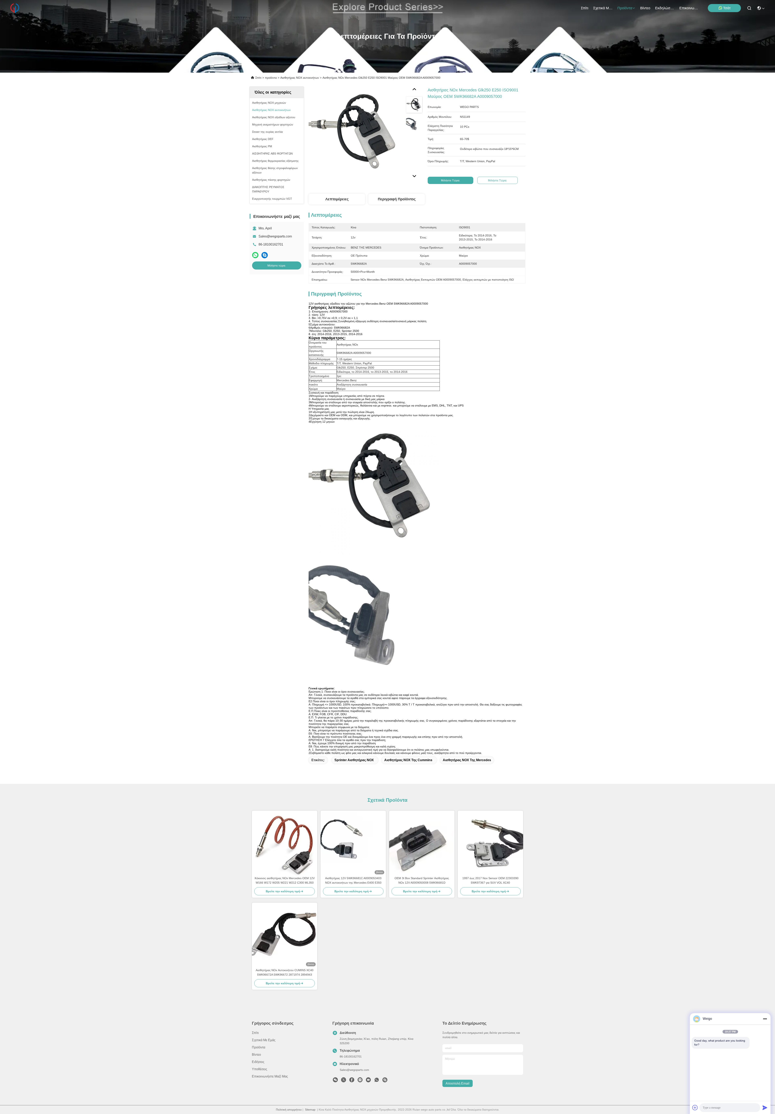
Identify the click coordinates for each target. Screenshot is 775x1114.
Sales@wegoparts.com (275, 236)
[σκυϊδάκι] (264, 255)
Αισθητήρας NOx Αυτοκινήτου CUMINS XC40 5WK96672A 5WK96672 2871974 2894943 (284, 972)
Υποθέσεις (259, 1069)
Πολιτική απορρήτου (289, 1109)
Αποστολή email (457, 1083)
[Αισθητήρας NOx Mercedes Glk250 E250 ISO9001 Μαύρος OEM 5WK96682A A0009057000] (355, 133)
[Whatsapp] (255, 255)
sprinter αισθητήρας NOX (354, 760)
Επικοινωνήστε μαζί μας (689, 8)
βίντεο (645, 8)
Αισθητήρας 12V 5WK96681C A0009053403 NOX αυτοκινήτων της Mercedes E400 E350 (353, 880)
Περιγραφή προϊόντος (397, 199)
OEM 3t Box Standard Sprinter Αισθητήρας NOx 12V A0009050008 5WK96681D (422, 880)
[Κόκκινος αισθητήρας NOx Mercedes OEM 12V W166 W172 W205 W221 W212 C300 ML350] (284, 843)
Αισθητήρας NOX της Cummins (408, 760)
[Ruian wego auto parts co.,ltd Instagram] (360, 1081)
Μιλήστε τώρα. (276, 265)
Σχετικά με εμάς (603, 8)
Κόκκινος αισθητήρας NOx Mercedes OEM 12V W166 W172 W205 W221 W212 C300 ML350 (285, 880)
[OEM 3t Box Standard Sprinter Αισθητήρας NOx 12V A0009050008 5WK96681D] (422, 843)
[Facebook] (352, 1081)
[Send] (765, 1107)
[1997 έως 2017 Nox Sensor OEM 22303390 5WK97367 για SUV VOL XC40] (490, 843)
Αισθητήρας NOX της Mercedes (467, 760)
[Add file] (695, 1107)
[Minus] (764, 1018)
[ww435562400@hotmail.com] (385, 1081)
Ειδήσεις (258, 1062)
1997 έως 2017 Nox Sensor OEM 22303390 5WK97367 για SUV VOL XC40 (490, 880)
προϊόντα (624, 8)
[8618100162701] (376, 1081)
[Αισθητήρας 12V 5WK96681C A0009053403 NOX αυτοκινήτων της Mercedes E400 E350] (353, 843)
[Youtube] (368, 1081)
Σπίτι (584, 8)
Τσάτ (727, 8)
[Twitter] (343, 1081)
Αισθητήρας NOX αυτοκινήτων (299, 77)
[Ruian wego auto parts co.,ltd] (14, 8)
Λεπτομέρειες (337, 199)
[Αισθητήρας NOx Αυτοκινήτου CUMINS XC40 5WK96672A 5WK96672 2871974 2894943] (284, 935)
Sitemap (310, 1109)
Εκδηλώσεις (664, 8)
